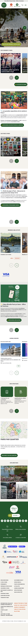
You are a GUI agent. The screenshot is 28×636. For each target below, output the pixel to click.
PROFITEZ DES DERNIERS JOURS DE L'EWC (11, 44)
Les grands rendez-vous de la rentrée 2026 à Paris (10, 70)
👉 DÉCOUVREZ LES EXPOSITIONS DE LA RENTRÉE (12, 125)
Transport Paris (5, 597)
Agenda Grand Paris (19, 588)
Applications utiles (20, 398)
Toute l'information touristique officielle (7, 491)
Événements (4, 584)
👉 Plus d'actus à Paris (20, 84)
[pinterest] (14, 521)
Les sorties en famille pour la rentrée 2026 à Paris (9, 154)
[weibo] (23, 521)
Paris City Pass (21, 495)
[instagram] (5, 521)
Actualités (17, 586)
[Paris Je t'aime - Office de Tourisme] (4, 5)
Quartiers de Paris (5, 595)
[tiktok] (11, 521)
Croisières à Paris (5, 588)
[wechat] (17, 521)
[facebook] (2, 521)
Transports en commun (5, 399)
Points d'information (19, 584)
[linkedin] (8, 521)
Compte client (4, 609)
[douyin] (20, 521)
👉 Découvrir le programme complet (11, 205)
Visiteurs (15, 515)
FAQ (1, 611)
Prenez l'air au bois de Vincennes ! (11, 477)
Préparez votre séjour (6, 586)
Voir (18, 366)
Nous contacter (18, 592)
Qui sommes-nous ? (18, 580)
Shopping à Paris (5, 593)
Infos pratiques (18, 590)
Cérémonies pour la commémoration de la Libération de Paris (10, 360)
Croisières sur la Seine (6, 254)
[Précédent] (3, 28)
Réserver (17, 258)
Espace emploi (17, 582)
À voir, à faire (4, 582)
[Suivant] (25, 28)
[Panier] (22, 5)
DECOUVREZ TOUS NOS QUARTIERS (9, 455)
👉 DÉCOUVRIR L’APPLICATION (14, 320)
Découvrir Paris (4, 580)
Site (10, 515)
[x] (26, 521)
